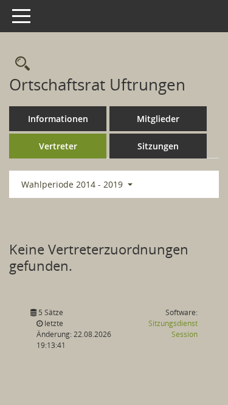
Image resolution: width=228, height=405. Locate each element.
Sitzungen (158, 146)
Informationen (58, 118)
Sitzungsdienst (173, 328)
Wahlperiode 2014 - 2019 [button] (73, 184)
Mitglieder (158, 118)
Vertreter (58, 146)
